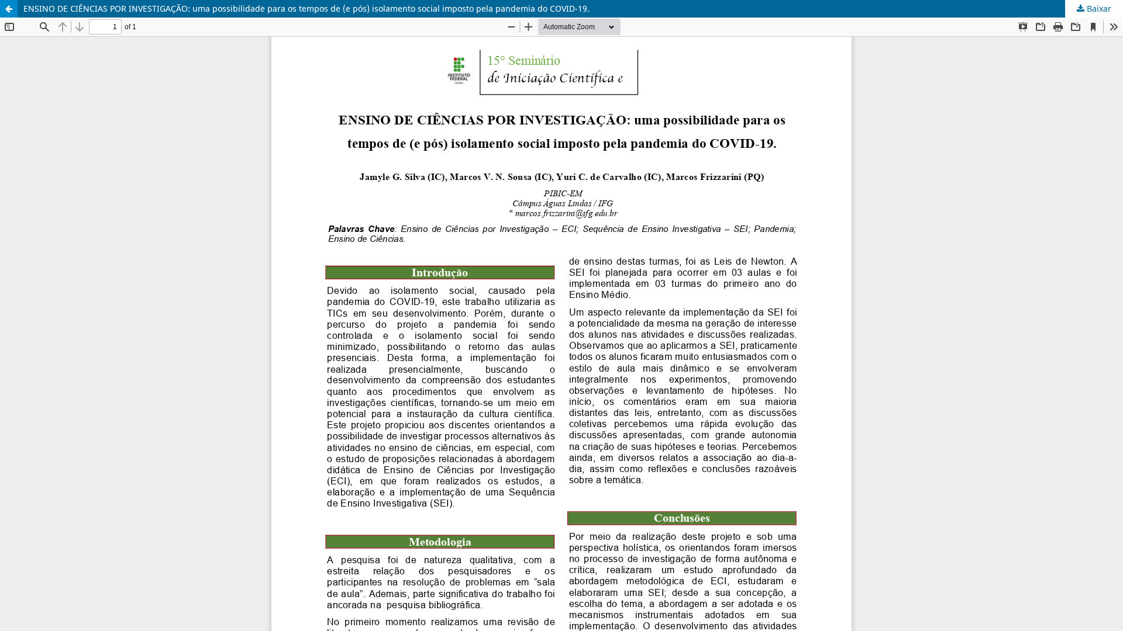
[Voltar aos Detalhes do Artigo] (9, 9)
